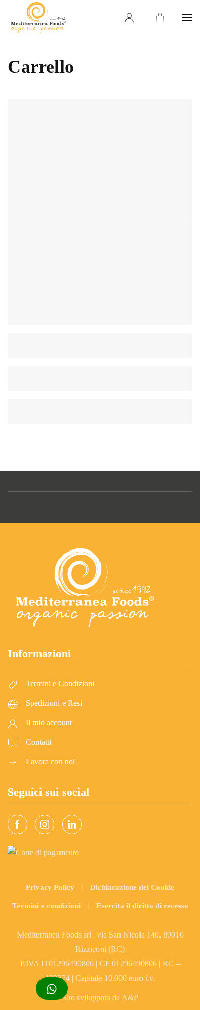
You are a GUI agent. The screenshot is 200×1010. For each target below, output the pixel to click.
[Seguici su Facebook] (17, 824)
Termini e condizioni (46, 906)
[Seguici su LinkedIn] (72, 824)
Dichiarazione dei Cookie (132, 887)
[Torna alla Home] (38, 17)
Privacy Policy (50, 887)
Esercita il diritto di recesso (142, 906)
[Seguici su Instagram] (44, 824)
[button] (187, 17)
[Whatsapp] (52, 988)
